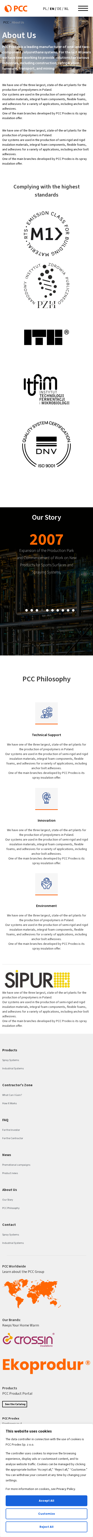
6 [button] (52, 610)
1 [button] (26, 610)
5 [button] (47, 610)
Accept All (46, 1501)
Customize (46, 1514)
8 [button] (62, 610)
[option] (46, 555)
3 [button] (36, 610)
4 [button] (42, 610)
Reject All (46, 1527)
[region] (46, 1480)
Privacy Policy (65, 1489)
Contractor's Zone (17, 1085)
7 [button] (57, 610)
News (6, 1154)
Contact (9, 1224)
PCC (6, 22)
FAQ (5, 1120)
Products (9, 1050)
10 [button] (73, 610)
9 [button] (68, 610)
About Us (9, 1189)
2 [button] (31, 610)
